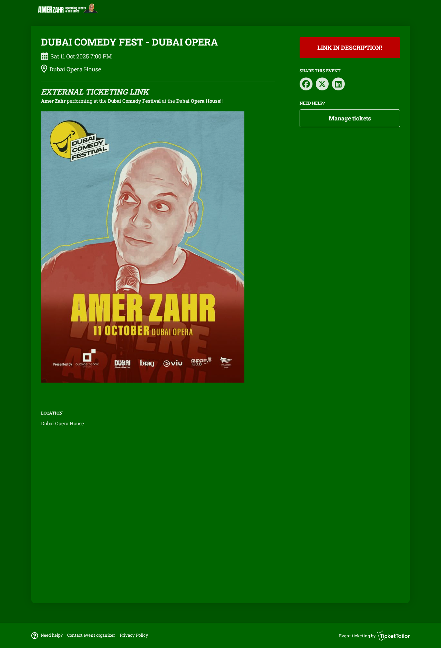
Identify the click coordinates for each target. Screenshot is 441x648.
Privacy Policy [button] (134, 635)
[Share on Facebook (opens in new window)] (306, 83)
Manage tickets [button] (350, 118)
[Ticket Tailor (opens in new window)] (393, 636)
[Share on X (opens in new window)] (322, 83)
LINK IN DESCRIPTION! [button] (349, 47)
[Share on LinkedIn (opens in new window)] (338, 83)
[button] (91, 635)
